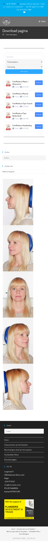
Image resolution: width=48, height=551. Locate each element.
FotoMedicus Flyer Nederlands (19, 114)
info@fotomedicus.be (12, 485)
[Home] (3, 35)
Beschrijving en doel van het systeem (18, 450)
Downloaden (38, 82)
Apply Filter (24, 71)
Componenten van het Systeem (16, 445)
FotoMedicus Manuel (20, 93)
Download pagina (11, 35)
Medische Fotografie (8, 172)
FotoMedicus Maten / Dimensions (20, 82)
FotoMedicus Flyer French (22, 103)
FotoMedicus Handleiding (22, 125)
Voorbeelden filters (11, 454)
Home (6, 440)
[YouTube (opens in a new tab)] (24, 12)
